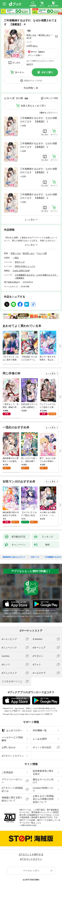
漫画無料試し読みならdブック (14, 557)
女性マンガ (20, 262)
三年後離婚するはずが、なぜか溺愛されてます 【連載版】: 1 (38, 120)
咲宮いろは (31, 35)
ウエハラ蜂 (42, 253)
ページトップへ (31, 870)
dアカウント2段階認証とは (12, 789)
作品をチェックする (33, 80)
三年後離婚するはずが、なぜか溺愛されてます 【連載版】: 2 (38, 145)
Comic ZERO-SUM (21, 270)
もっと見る (51, 373)
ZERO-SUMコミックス (25, 266)
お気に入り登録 (51, 98)
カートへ (19, 72)
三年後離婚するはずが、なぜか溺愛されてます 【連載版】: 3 (38, 170)
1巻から (43, 113)
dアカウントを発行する (31, 854)
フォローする (56, 36)
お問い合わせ (9, 747)
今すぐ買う (47, 72)
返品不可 (29, 64)
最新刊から (53, 113)
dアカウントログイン (13, 755)
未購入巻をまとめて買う (33, 105)
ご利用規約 (7, 772)
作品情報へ (29, 88)
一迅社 (16, 258)
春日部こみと (44, 35)
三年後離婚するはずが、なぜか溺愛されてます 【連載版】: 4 (38, 196)
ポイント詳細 (34, 55)
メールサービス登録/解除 (12, 739)
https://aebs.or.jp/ (28, 825)
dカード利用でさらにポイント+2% (39, 61)
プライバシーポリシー (12, 781)
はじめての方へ (14, 730)
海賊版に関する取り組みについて (12, 799)
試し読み (16, 62)
